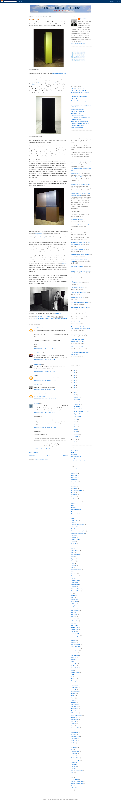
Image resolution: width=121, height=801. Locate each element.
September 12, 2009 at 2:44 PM (45, 390)
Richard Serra (74, 711)
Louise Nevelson (75, 638)
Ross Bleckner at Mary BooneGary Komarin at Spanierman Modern (80, 327)
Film (72, 567)
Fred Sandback (74, 576)
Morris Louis (38, 233)
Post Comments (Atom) (42, 459)
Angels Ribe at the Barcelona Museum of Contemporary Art (81, 282)
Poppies (73, 698)
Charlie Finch (55, 318)
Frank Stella (74, 574)
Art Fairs (73, 484)
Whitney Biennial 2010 (77, 783)
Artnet (64, 81)
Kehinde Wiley (75, 627)
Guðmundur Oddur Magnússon (79, 589)
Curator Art (74, 544)
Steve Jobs (73, 745)
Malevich (73, 642)
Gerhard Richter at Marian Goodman (80, 254)
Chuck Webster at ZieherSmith (78, 292)
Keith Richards (75, 629)
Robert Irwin (74, 713)
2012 (74, 387)
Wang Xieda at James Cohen (78, 242)
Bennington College (76, 509)
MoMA (73, 659)
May (75, 427)
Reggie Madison (75, 704)
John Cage (73, 612)
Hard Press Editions (80, 177)
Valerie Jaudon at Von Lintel (78, 249)
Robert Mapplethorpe (76, 715)
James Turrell (74, 599)
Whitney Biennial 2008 (77, 781)
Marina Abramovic (76, 649)
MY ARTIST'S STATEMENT (78, 111)
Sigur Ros (73, 734)
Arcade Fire (74, 477)
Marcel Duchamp (75, 646)
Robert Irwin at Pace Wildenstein (79, 347)
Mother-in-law (41, 83)
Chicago (73, 522)
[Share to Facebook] (60, 317)
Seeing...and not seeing (77, 127)
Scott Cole (73, 721)
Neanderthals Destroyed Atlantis (42, 394)
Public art (73, 700)
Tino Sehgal (74, 766)
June (75, 424)
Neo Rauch (74, 666)
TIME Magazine (75, 751)
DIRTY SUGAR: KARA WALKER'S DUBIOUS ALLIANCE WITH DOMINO (80, 96)
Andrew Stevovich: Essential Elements (80, 184)
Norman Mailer (75, 668)
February (76, 434)
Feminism (73, 565)
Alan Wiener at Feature (77, 266)
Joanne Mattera (37, 353)
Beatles (73, 507)
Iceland (73, 595)
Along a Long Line (75, 173)
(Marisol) (77, 219)
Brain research (74, 514)
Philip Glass (74, 693)
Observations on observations (78, 115)
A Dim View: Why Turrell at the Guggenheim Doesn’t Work (79, 90)
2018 (74, 373)
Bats (72, 505)
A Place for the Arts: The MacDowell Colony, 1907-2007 (80, 194)
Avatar (72, 503)
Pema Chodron (74, 687)
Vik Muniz (73, 775)
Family (72, 563)
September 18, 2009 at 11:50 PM (45, 427)
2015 (74, 380)
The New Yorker (75, 758)
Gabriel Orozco (75, 580)
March (76, 431)
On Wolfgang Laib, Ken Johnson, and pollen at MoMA (80, 118)
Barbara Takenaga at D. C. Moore (79, 276)
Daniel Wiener (37, 328)
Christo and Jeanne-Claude (78, 533)
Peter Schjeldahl (75, 691)
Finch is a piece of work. (40, 396)
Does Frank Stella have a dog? (78, 101)
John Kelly (73, 616)
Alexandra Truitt (75, 469)
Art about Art (77, 406)
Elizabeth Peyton (75, 554)
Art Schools (74, 488)
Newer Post (32, 455)
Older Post (65, 455)
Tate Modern (74, 753)
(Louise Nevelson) (81, 225)
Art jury (73, 492)
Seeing (72, 726)
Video (72, 773)
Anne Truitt (55, 83)
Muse (72, 661)
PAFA (72, 674)
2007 (74, 442)
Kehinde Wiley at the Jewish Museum (80, 271)
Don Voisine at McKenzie (77, 287)
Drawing (73, 548)
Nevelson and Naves (76, 113)
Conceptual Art (75, 539)
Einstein (73, 552)
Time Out (73, 764)
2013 (74, 385)
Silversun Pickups (75, 736)
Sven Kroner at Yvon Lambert (78, 322)
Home (48, 455)
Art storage (73, 496)
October (76, 402)
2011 (74, 390)
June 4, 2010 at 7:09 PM (42, 448)
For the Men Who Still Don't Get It (79, 103)
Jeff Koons (73, 604)
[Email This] (54, 317)
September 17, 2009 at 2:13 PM (45, 412)
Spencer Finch (74, 738)
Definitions (74, 546)
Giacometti (74, 586)
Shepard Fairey (75, 732)
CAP (35, 375)
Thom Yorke (74, 762)
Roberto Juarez (75, 719)
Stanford (73, 743)
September (77, 404)
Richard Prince (74, 708)
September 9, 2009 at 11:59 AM (45, 348)
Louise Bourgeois (75, 636)
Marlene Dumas (75, 651)
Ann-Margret (74, 473)
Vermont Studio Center (77, 770)
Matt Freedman (75, 655)
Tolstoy (73, 768)
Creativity (73, 541)
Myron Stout (74, 663)
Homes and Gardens (76, 591)
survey (65, 83)
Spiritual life (74, 741)
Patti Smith (74, 683)
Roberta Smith (74, 717)
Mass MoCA (74, 653)
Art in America (74, 450)
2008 (74, 439)
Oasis (72, 670)
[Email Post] (52, 316)
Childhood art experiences (77, 524)
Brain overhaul (78, 409)
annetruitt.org (58, 313)
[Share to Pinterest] (62, 317)
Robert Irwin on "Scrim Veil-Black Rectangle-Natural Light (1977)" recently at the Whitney (80, 123)
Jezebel (73, 459)
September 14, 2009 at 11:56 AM (45, 399)
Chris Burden (74, 529)
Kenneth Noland (49, 235)
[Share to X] (58, 317)
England (73, 559)
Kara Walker (74, 625)
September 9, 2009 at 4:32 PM (44, 371)
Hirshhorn (35, 85)
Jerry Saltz (73, 608)
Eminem (73, 556)
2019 (74, 370)
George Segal (74, 582)
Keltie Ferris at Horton (76, 297)
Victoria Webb (37, 364)
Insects (72, 597)
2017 (74, 375)
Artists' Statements (75, 501)
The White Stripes (75, 760)
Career (72, 518)
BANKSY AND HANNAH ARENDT (80, 93)
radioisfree (36, 403)
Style (72, 749)
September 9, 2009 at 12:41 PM (45, 360)
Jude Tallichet (74, 621)
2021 (74, 368)
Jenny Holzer (74, 606)
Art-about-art (74, 499)
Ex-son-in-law (77, 416)
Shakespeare (74, 730)
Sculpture (63, 318)
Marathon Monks (75, 644)
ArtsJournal (74, 454)
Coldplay (73, 535)
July (75, 422)
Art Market (73, 486)
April (75, 429)
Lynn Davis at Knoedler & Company (80, 302)
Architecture (74, 479)
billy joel (73, 788)
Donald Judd (56, 246)
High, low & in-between (80, 414)
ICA (72, 593)
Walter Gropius (75, 779)
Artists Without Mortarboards (81, 411)
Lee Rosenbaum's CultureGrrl (78, 461)
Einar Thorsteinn (75, 550)
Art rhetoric (46, 318)
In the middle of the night (77, 109)
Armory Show (74, 482)
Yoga (72, 786)
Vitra (72, 777)
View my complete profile (79, 43)
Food (72, 571)
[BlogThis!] (56, 317)
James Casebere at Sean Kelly (78, 334)
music (72, 790)
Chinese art (74, 527)
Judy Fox (73, 623)
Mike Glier (73, 657)
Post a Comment (33, 452)
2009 (74, 395)
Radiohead (73, 702)
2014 (74, 382)
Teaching (73, 755)
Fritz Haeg (73, 578)
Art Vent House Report (76, 490)
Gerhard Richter (75, 584)
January (76, 436)
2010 (74, 392)
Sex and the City (75, 728)
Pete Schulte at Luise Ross (80, 243)
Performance (74, 689)
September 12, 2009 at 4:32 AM (45, 380)
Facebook (73, 561)
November (77, 399)
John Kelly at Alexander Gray (78, 312)
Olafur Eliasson (75, 672)
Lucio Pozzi (74, 640)
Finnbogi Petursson (76, 569)
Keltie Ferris (74, 631)
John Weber (74, 619)
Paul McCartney (75, 685)
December (77, 397)
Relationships (74, 706)
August (76, 419)
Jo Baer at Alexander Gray (77, 341)
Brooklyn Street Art (76, 456)
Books (72, 512)
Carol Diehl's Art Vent (60, 8)
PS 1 (72, 676)
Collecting (73, 537)
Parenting (73, 681)
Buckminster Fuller (76, 516)
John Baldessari (75, 610)
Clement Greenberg (40, 237)
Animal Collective (75, 471)
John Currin (74, 614)
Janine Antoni (74, 601)
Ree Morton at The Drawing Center (80, 307)
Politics (73, 696)
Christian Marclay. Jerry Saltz (78, 531)
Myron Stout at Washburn (77, 339)
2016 (74, 378)
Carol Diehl (37, 384)
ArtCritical (73, 452)
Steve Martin (74, 747)
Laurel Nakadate (75, 633)
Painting (73, 678)
